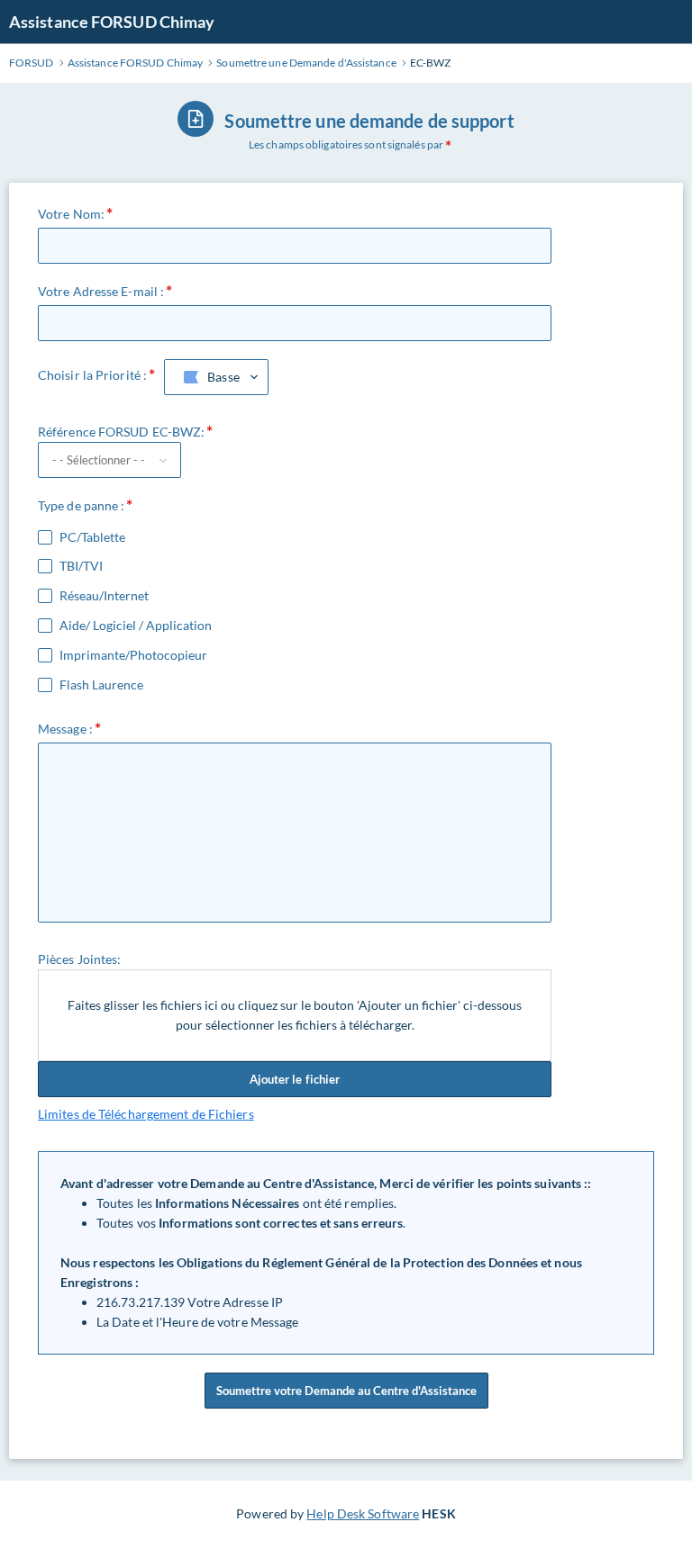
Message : (65, 728)
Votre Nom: (71, 213)
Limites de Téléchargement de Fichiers (146, 1113)
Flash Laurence (101, 685)
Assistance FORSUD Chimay (111, 22)
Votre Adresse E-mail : (101, 291)
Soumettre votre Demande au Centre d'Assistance (346, 1390)
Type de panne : (81, 505)
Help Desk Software (362, 1513)
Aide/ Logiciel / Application (135, 625)
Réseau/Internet (104, 596)
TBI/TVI (81, 566)
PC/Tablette (92, 537)
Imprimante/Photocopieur (133, 655)
